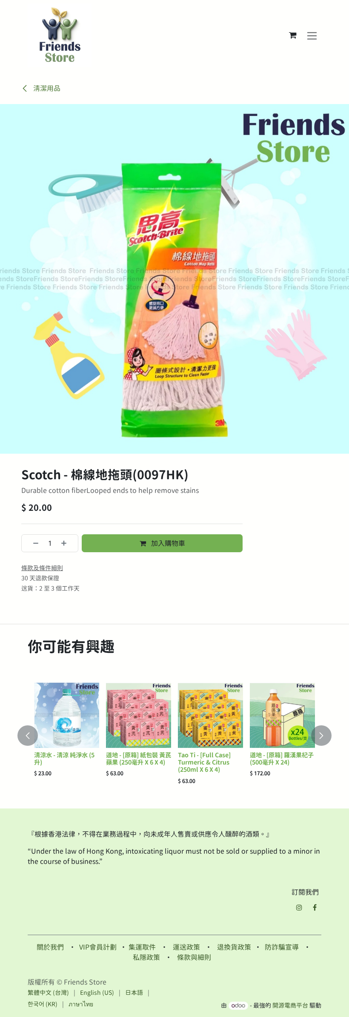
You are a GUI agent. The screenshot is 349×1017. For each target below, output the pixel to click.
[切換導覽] (312, 35)
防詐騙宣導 (282, 947)
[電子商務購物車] (293, 35)
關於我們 (50, 947)
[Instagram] (299, 907)
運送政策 (186, 947)
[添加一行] (67, 543)
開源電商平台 (290, 1005)
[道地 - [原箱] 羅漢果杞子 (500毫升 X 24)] (214, 715)
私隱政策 (146, 957)
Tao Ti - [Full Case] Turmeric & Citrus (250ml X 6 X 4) (136, 762)
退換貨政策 (234, 947)
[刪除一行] (32, 543)
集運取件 (142, 947)
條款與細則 (194, 957)
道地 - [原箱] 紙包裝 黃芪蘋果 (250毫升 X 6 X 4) (70, 758)
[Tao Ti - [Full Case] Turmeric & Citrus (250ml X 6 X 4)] (142, 715)
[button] (33, 735)
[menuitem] (48, 993)
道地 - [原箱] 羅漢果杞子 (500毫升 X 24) (214, 758)
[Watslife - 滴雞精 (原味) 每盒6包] (292, 715)
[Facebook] (314, 907)
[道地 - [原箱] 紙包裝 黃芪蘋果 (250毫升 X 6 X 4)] (70, 715)
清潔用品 (45, 88)
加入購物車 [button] (167, 543)
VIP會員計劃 (98, 947)
